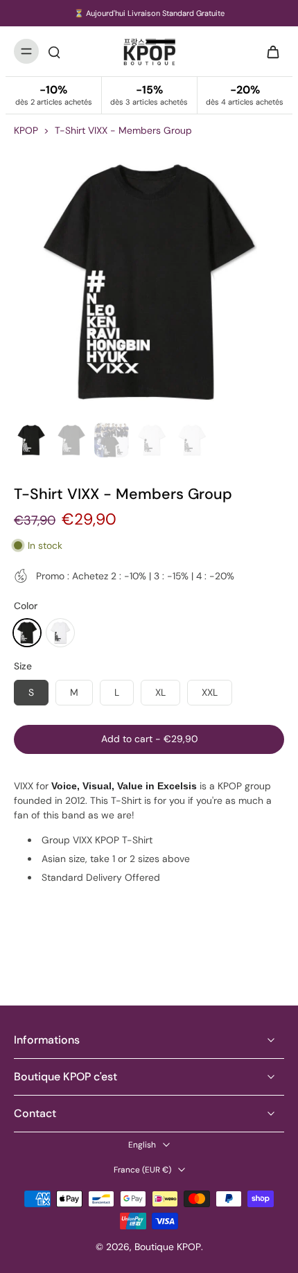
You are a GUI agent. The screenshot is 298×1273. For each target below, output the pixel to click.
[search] (54, 51)
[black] (27, 633)
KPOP (26, 130)
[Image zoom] (149, 282)
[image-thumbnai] (31, 440)
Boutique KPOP (167, 1246)
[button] (149, 739)
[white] (60, 633)
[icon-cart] (269, 51)
